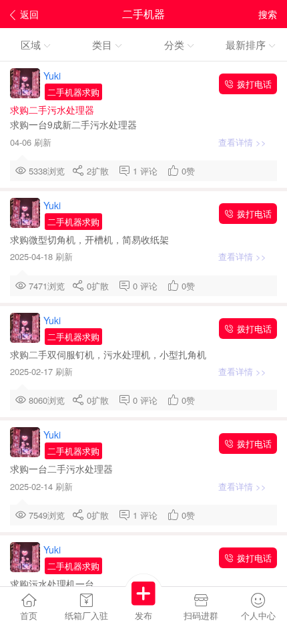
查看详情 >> (243, 142)
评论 (151, 170)
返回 (29, 14)
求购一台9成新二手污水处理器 (74, 124)
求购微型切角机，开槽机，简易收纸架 (91, 239)
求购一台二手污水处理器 (62, 468)
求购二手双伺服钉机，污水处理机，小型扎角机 (109, 354)
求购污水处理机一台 (53, 583)
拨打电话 (253, 84)
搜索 (267, 14)
